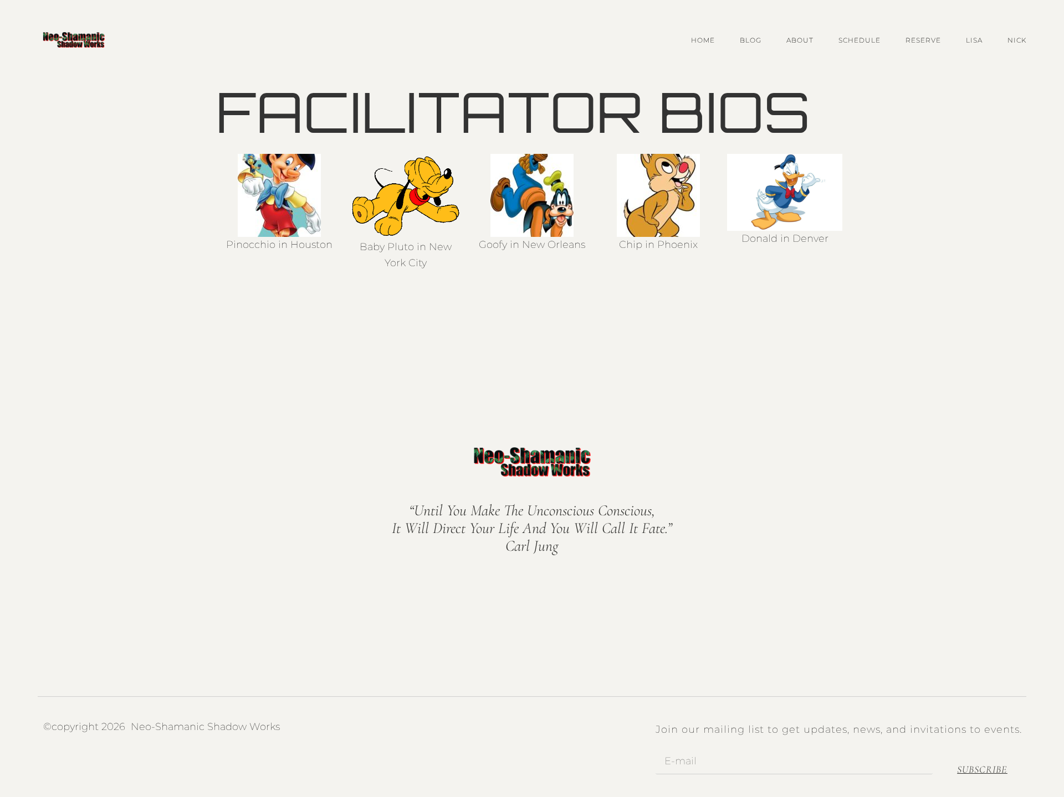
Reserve (923, 40)
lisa (974, 40)
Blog (750, 40)
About (800, 40)
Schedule (859, 40)
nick (1016, 40)
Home (703, 40)
